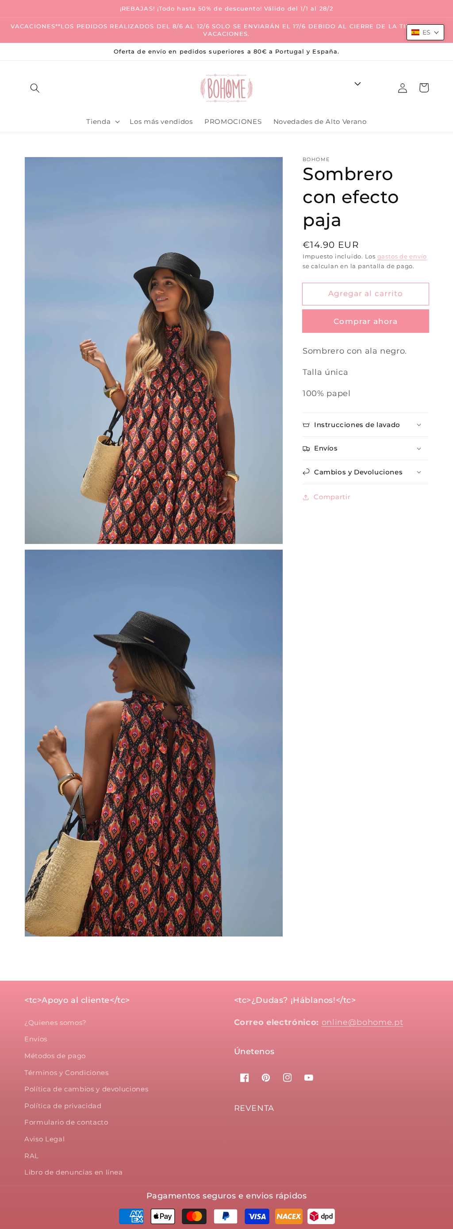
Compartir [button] (332, 497)
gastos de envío (402, 256)
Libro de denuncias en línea (73, 1172)
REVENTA (254, 1108)
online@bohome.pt (362, 1022)
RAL (31, 1156)
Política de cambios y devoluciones (86, 1089)
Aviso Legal (44, 1139)
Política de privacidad (63, 1106)
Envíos (35, 1039)
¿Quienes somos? (55, 1022)
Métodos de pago (55, 1056)
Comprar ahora (365, 321)
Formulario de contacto (66, 1122)
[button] (35, 88)
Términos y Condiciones (66, 1072)
